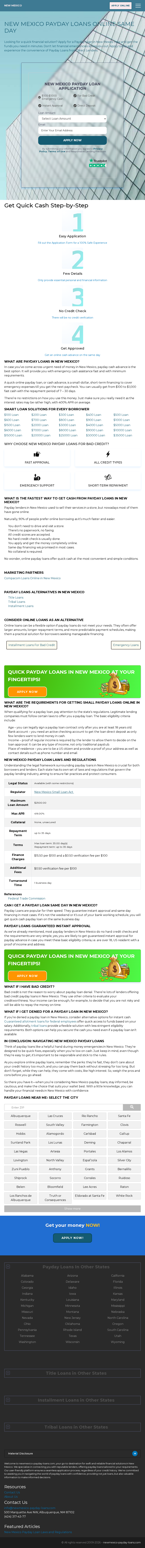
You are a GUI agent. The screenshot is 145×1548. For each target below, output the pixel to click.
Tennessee (27, 1336)
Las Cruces (55, 1116)
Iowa (72, 1293)
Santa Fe (124, 1116)
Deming (89, 1142)
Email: (42, 124)
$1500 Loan (12, 425)
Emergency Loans (126, 645)
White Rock (124, 1195)
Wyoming (118, 1342)
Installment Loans (20, 606)
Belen (20, 1187)
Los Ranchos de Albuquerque (21, 1198)
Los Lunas (55, 1142)
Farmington (89, 1125)
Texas (73, 1336)
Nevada (27, 1318)
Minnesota (72, 1305)
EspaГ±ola (90, 1160)
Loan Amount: (47, 113)
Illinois (118, 1287)
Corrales (89, 1178)
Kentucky (27, 1299)
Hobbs (20, 1133)
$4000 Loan (94, 425)
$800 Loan (66, 420)
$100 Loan (11, 415)
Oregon (117, 1324)
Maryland (117, 1299)
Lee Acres (90, 1187)
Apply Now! (73, 1238)
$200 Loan (39, 415)
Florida (118, 1281)
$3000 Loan (67, 425)
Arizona (72, 1275)
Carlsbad (90, 1133)
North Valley (55, 1160)
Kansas (118, 1293)
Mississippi (118, 1305)
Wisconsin (73, 1342)
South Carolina (117, 1330)
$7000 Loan (39, 430)
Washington (27, 1342)
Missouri (27, 1312)
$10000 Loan (123, 430)
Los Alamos (124, 1151)
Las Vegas (20, 1151)
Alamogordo (55, 1133)
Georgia (27, 1287)
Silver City (124, 1160)
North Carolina (118, 1318)
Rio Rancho (90, 1116)
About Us (11, 1496)
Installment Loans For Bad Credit (31, 645)
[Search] (132, 1107)
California (117, 1275)
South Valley (55, 1125)
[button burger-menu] (138, 5)
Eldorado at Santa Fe (90, 1195)
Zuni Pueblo (21, 1169)
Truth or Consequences (55, 1198)
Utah (117, 1336)
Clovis (124, 1125)
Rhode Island (72, 1330)
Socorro (55, 1178)
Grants (89, 1169)
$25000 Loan (68, 435)
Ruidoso (124, 1178)
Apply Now (72, 140)
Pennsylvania (27, 1330)
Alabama (27, 1275)
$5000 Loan (122, 425)
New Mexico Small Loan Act (54, 792)
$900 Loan (93, 420)
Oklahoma (72, 1324)
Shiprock (20, 1178)
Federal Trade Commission (26, 898)
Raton (124, 1187)
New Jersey (72, 1318)
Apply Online (120, 5)
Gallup (124, 1133)
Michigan (27, 1305)
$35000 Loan (123, 435)
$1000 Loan (122, 420)
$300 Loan (66, 415)
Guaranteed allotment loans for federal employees (40, 1021)
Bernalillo (124, 1169)
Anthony (55, 1169)
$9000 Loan (94, 430)
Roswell (20, 1125)
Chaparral (124, 1142)
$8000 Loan (67, 430)
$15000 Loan (13, 435)
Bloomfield (55, 1187)
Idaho (72, 1287)
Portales (90, 1151)
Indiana (27, 1293)
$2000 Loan (39, 425)
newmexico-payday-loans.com (122, 1542)
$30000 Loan (95, 435)
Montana (72, 1312)
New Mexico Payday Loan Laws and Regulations (38, 1532)
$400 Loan (93, 415)
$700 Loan (39, 420)
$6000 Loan (12, 430)
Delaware (72, 1281)
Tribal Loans (16, 601)
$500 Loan (121, 415)
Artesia (55, 1151)
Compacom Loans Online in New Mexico (32, 578)
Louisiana (72, 1299)
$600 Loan (11, 420)
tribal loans (39, 1025)
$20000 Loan (40, 435)
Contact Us (12, 1492)
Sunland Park (20, 1142)
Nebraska (117, 1312)
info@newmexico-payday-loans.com (29, 1508)
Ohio (27, 1324)
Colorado (27, 1281)
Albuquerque (21, 1116)
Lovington (20, 1160)
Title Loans (15, 597)
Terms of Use (56, 151)
